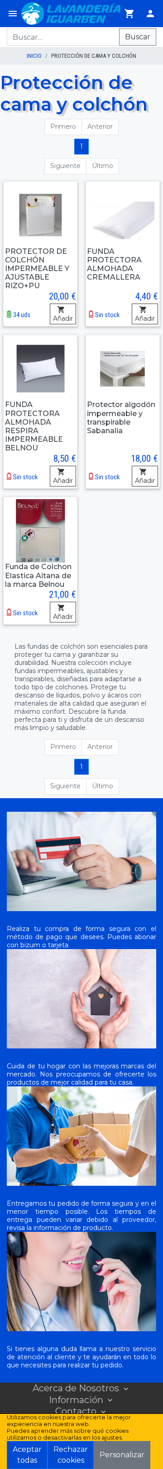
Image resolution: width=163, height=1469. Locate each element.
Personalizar (122, 1454)
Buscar (137, 37)
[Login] (150, 13)
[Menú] (13, 13)
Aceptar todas (27, 1454)
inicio (34, 55)
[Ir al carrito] (129, 13)
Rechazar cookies (70, 1454)
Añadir (63, 318)
